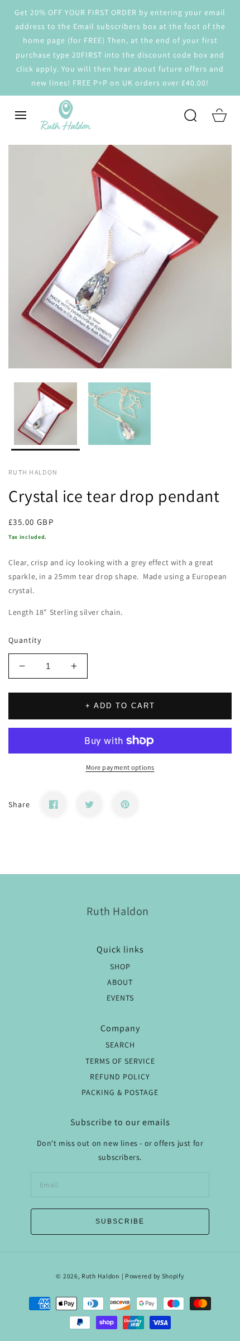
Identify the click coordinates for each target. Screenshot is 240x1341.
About (120, 982)
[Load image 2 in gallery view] (119, 416)
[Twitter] (89, 804)
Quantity (24, 640)
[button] (20, 115)
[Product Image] (120, 256)
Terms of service (120, 1061)
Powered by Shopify (154, 1276)
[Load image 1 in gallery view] (45, 416)
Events (120, 998)
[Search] (190, 115)
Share (19, 804)
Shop (120, 966)
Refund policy (120, 1077)
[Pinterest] (125, 804)
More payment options (120, 767)
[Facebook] (53, 804)
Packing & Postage (120, 1092)
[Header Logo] (107, 115)
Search (120, 1045)
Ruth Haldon (100, 1276)
